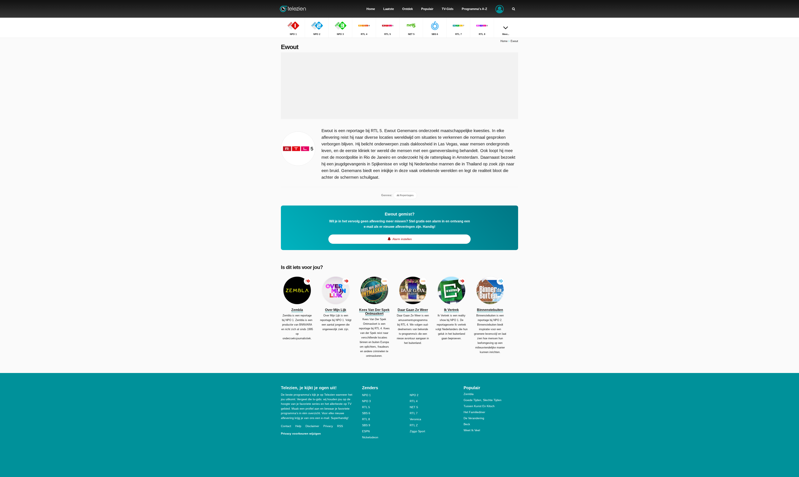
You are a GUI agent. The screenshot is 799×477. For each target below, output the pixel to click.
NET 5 (414, 407)
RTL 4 (414, 401)
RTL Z (414, 425)
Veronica (415, 419)
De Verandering (474, 418)
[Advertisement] (399, 86)
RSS (340, 426)
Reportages (406, 195)
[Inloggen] (499, 9)
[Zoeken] (513, 9)
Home (503, 41)
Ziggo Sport (417, 431)
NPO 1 (366, 395)
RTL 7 (414, 413)
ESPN (366, 431)
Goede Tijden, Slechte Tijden (482, 400)
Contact (286, 426)
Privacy (328, 426)
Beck (467, 424)
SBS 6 (366, 413)
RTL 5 (366, 407)
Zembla (469, 394)
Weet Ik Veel (472, 430)
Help (298, 426)
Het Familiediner (474, 412)
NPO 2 (414, 395)
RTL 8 (366, 419)
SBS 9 (366, 425)
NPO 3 (366, 401)
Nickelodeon (370, 437)
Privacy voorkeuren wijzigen (301, 433)
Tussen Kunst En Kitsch (479, 406)
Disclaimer (312, 426)
